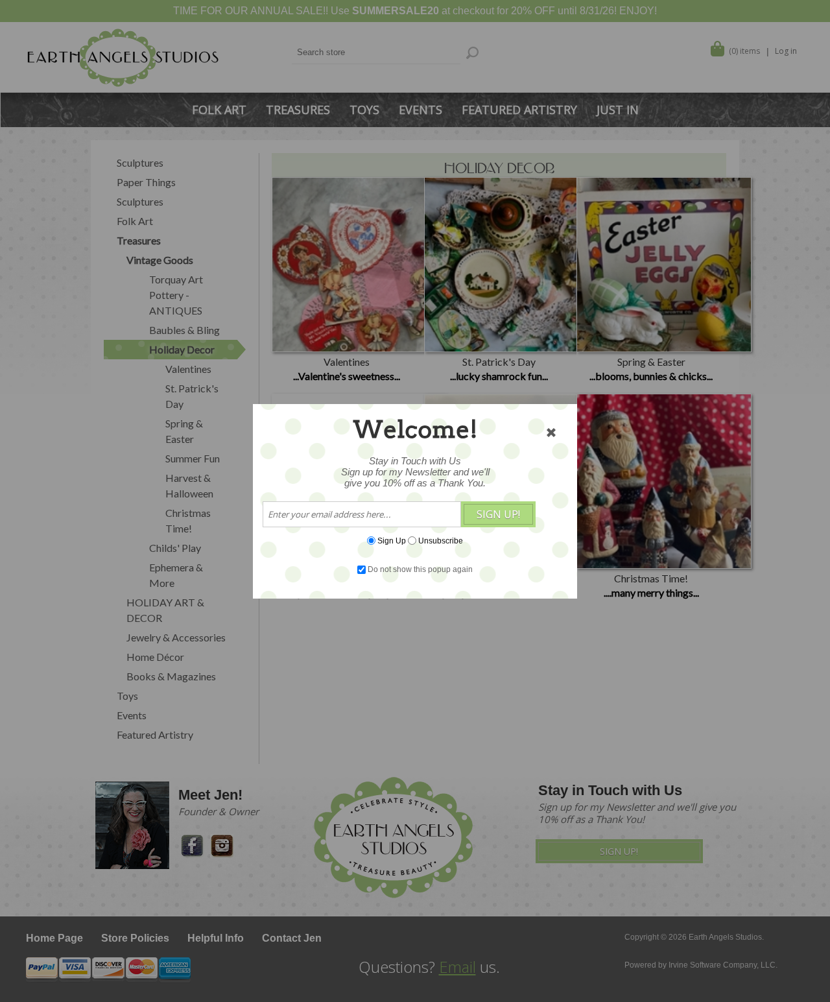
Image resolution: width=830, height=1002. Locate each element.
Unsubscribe (440, 540)
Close (551, 433)
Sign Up (391, 540)
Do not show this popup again (420, 569)
